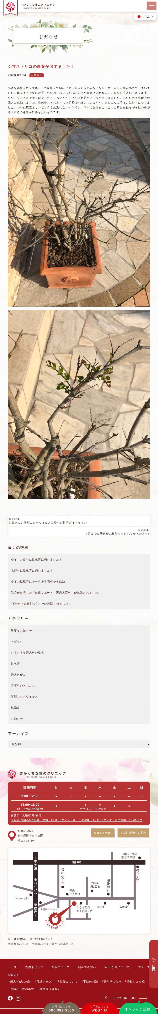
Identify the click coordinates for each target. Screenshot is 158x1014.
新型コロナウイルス (24, 696)
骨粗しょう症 (136, 981)
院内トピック (34, 967)
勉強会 (15, 707)
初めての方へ (87, 967)
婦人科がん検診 (20, 981)
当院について (61, 967)
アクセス (144, 967)
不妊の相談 (90, 981)
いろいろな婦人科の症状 (27, 652)
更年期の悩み (112, 981)
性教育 (15, 663)
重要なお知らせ (21, 630)
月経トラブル (45, 981)
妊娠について (69, 981)
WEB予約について (117, 967)
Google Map (102, 832)
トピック (17, 641)
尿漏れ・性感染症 (22, 989)
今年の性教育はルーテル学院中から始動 (38, 581)
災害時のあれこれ (23, 685)
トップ (12, 967)
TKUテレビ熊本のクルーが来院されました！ (41, 603)
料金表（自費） (50, 989)
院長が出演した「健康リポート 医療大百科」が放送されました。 (56, 592)
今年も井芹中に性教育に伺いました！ (36, 559)
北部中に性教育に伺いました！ (32, 570)
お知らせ (36, 75)
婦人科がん (18, 674)
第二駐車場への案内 (133, 832)
